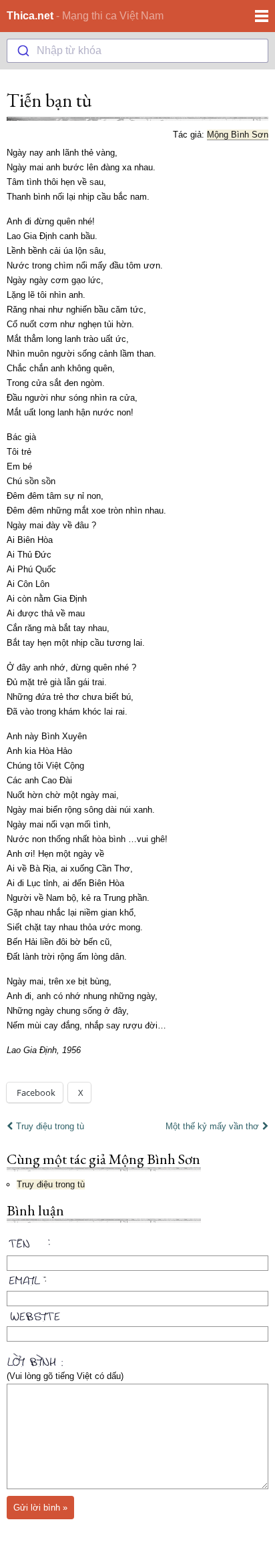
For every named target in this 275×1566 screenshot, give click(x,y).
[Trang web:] (137, 1313)
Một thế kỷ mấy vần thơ (212, 1126)
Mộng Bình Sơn (237, 135)
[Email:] (137, 1278)
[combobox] (137, 51)
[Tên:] (137, 1245)
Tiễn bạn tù (49, 100)
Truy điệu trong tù (50, 1126)
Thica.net (30, 15)
